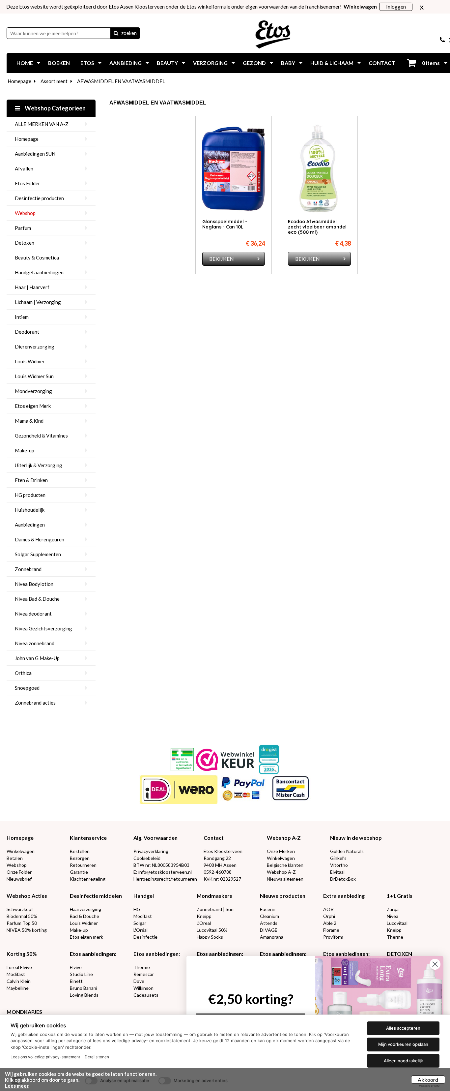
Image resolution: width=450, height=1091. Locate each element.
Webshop (25, 213)
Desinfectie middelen (96, 896)
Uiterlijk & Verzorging (38, 465)
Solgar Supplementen (38, 554)
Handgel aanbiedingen (39, 272)
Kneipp (204, 916)
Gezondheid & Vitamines (41, 436)
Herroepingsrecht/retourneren (165, 879)
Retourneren (83, 865)
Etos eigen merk (86, 937)
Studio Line (81, 974)
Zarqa (393, 909)
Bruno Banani (83, 988)
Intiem (22, 317)
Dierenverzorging (34, 346)
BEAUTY (167, 63)
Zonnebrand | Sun (215, 909)
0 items (430, 63)
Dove (138, 981)
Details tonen (97, 1056)
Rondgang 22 (217, 858)
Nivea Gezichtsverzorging (43, 628)
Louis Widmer (30, 361)
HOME (24, 63)
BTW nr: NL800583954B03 (161, 865)
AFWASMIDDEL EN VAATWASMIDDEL (121, 81)
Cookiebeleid (146, 858)
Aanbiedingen (30, 525)
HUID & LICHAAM (331, 63)
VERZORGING (210, 63)
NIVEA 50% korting (27, 930)
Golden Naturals (347, 851)
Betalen (15, 858)
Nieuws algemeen (285, 879)
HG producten (30, 495)
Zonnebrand (28, 569)
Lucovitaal (397, 923)
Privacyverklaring (150, 851)
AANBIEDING (125, 63)
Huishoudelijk (29, 510)
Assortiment (54, 81)
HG (136, 909)
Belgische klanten (285, 865)
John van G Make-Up (37, 658)
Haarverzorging (85, 909)
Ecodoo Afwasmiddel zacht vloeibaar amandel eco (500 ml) (317, 227)
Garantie (79, 872)
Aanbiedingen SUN (35, 154)
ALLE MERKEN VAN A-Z (42, 124)
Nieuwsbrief (19, 879)
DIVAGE (268, 930)
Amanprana (271, 937)
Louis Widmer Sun (34, 376)
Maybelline (18, 988)
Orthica (23, 673)
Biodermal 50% (22, 916)
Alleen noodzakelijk (403, 1060)
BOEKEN (59, 63)
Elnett (76, 981)
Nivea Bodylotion (34, 584)
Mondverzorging (33, 391)
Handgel (143, 896)
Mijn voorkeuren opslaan (403, 1044)
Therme (395, 937)
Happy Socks (210, 937)
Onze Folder (19, 872)
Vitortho (339, 865)
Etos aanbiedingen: (93, 954)
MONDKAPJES (24, 1012)
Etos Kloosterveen (223, 851)
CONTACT (382, 63)
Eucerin (267, 909)
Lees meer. (17, 1086)
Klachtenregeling (87, 879)
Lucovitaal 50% (212, 930)
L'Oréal (140, 930)
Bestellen (80, 851)
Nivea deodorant (33, 614)
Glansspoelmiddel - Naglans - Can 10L (224, 224)
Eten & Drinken (31, 480)
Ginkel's (338, 858)
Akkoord (428, 1079)
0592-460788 (218, 872)
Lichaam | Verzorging (38, 302)
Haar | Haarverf (32, 287)
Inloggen (396, 6)
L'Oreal (204, 923)
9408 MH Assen (220, 865)
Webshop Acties (27, 896)
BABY (288, 63)
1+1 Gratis (399, 896)
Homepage (19, 81)
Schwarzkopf (20, 909)
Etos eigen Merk (33, 406)
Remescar (143, 974)
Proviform (333, 937)
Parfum (23, 228)
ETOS (87, 63)
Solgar (139, 923)
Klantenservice (88, 837)
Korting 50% (22, 954)
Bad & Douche (84, 916)
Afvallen (24, 168)
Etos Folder (27, 183)
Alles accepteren (403, 1028)
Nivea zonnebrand (34, 643)
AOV (328, 909)
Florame (331, 930)
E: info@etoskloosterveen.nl (162, 872)
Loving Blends (84, 995)
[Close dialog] (435, 964)
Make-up (24, 450)
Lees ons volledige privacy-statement (45, 1056)
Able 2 (329, 923)
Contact (214, 837)
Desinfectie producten (39, 198)
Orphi (329, 916)
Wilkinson (143, 988)
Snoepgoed (27, 688)
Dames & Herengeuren (39, 539)
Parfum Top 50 (22, 923)
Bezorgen (80, 858)
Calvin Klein (19, 981)
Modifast (142, 916)
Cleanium (269, 916)
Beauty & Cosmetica (37, 257)
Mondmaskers (214, 896)
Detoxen (24, 243)
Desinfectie (145, 937)
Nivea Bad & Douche (37, 599)
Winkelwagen (21, 851)
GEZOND (254, 63)
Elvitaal (337, 872)
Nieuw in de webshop (356, 837)
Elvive (76, 967)
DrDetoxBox (343, 879)
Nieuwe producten (282, 896)
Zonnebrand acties (35, 703)
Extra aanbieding (344, 896)
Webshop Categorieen (55, 108)
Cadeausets (145, 995)
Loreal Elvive (19, 967)
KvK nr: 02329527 (222, 879)
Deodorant (27, 332)
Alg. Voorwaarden (155, 837)
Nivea (392, 916)
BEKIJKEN (221, 259)
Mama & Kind (29, 421)
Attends (268, 923)
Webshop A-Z (284, 837)
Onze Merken (281, 851)
